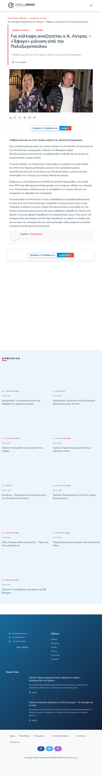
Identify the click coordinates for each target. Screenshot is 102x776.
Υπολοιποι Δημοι (12, 391)
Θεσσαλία (55, 643)
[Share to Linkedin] (25, 118)
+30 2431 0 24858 (19, 641)
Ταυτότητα (81, 736)
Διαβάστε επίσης (38, 18)
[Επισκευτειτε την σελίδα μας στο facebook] (41, 748)
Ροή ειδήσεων (24, 736)
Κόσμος (54, 651)
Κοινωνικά (61, 391)
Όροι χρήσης (39, 736)
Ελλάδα (39, 30)
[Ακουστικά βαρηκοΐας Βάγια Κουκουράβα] (51, 323)
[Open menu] (91, 5)
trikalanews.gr (72, 757)
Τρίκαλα (54, 639)
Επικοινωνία (15, 742)
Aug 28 (34, 692)
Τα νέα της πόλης (13, 438)
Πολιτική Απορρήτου (60, 736)
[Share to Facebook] (15, 118)
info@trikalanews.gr (19, 633)
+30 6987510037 (18, 637)
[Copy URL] (35, 118)
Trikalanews (35, 234)
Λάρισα (9, 485)
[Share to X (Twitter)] (20, 118)
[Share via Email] (30, 118)
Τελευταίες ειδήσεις (17, 18)
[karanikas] (51, 287)
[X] (49, 748)
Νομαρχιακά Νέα (12, 580)
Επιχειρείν (55, 659)
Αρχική (12, 736)
